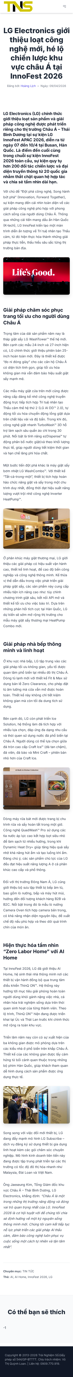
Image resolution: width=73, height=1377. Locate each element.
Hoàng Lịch (28, 86)
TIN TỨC (28, 1271)
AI (11, 1277)
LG (50, 1277)
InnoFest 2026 (37, 1277)
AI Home (20, 1277)
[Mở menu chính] (64, 6)
